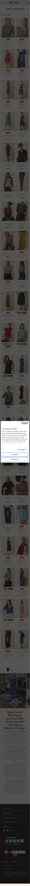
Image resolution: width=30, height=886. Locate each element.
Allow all (15, 454)
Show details (21, 449)
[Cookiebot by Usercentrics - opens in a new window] (21, 423)
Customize (14, 459)
